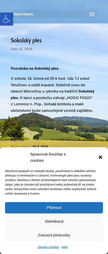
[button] (100, 157)
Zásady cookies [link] (48, 247)
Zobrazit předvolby (54, 235)
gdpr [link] (65, 247)
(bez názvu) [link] (21, 147)
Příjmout (54, 207)
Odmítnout (54, 221)
